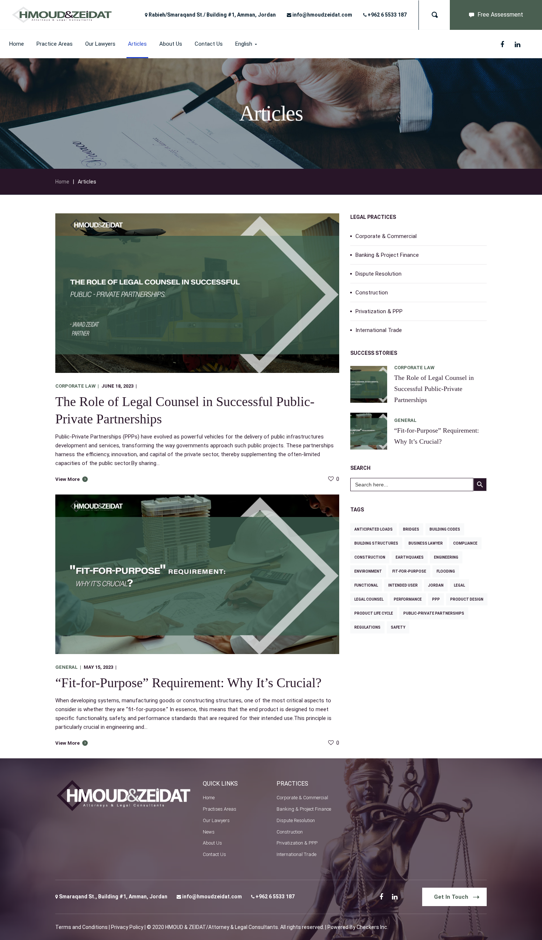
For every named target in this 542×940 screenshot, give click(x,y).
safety (398, 627)
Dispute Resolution (378, 273)
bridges (411, 529)
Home (62, 182)
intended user (403, 585)
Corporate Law (75, 386)
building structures (376, 543)
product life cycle (373, 613)
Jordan (436, 585)
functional (366, 585)
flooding (446, 571)
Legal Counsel (368, 599)
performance (408, 599)
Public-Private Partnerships (433, 613)
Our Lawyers (216, 820)
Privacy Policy (127, 927)
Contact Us (214, 854)
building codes (445, 529)
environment (368, 571)
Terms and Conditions (81, 927)
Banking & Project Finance (387, 255)
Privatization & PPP (379, 311)
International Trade (378, 330)
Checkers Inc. (372, 927)
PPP (436, 599)
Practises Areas (219, 809)
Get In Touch (451, 897)
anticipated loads (373, 529)
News (209, 832)
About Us (212, 843)
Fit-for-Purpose (409, 571)
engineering (446, 557)
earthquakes (410, 557)
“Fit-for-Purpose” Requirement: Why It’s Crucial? (188, 682)
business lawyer (426, 543)
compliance (465, 543)
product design (466, 599)
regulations (367, 627)
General (66, 667)
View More (67, 479)
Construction (371, 292)
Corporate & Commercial (386, 236)
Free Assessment (500, 14)
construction (369, 557)
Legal (459, 585)
